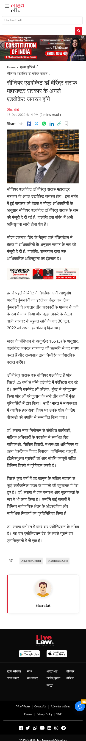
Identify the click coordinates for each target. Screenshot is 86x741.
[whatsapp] (44, 124)
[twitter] (36, 124)
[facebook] (29, 124)
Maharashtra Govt (58, 560)
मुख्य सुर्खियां (27, 67)
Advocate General (31, 560)
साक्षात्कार (32, 678)
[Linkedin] (52, 124)
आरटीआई (52, 671)
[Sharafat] (43, 588)
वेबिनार (70, 671)
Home (11, 67)
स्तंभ (29, 671)
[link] (59, 124)
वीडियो (70, 678)
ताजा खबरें (13, 678)
